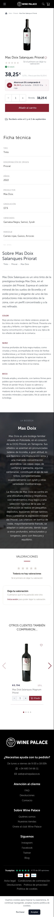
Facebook (27, 847)
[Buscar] (43, 4)
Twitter (27, 852)
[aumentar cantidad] (25, 698)
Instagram (27, 842)
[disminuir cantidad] (14, 698)
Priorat (7, 166)
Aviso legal (10, 880)
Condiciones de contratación (34, 880)
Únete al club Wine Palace (27, 826)
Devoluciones (27, 795)
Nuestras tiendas (27, 821)
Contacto (27, 800)
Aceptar (34, 912)
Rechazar (20, 912)
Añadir (36, 698)
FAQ (27, 790)
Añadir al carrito (28, 108)
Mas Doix (8, 194)
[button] (27, 85)
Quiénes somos (27, 816)
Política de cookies (27, 888)
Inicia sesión (12, 599)
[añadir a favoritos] (45, 58)
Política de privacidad (35, 884)
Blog (27, 858)
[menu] (4, 4)
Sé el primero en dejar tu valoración (34, 63)
